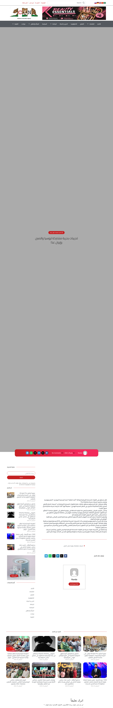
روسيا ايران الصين (68, 545)
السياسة (44, 24)
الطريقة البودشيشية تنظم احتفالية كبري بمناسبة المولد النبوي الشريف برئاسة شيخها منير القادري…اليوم (26, 526)
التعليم (82, 24)
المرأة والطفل (35, 24)
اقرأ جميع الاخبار (74, 584)
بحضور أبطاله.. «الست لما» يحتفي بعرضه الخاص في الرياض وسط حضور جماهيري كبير (26, 548)
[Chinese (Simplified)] (102, 3)
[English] (100, 3)
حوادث (23, 24)
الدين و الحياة (64, 24)
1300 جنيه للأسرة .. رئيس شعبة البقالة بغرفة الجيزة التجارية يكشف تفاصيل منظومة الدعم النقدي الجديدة (25, 537)
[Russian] (95, 3)
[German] (98, 3)
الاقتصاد (91, 24)
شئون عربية (52, 233)
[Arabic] (105, 3)
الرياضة (54, 24)
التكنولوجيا (74, 24)
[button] (46, 452)
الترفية (16, 24)
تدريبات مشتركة (78, 545)
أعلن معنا (14, 576)
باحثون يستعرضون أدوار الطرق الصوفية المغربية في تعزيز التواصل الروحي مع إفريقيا (26, 505)
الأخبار (99, 24)
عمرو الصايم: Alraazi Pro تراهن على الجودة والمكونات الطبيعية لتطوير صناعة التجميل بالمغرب (26, 496)
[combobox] (66, 3)
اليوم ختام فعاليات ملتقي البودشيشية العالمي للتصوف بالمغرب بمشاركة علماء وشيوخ (18, 681)
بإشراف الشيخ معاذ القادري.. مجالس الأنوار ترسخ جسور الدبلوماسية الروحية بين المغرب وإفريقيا (43, 681)
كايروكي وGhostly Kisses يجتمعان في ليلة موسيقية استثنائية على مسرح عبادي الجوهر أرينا (27, 515)
